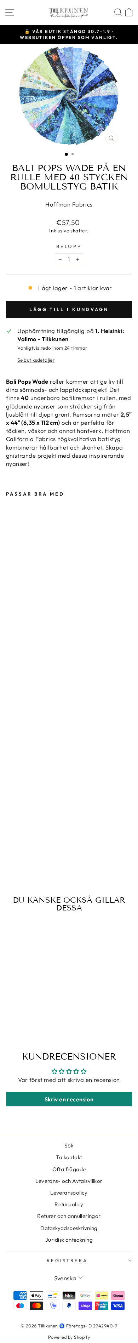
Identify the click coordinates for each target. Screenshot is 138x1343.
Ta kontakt (69, 1157)
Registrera (67, 1260)
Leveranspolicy (69, 1192)
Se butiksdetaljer (35, 360)
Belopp (69, 246)
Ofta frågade (69, 1169)
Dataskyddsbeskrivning (69, 1228)
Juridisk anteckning (69, 1239)
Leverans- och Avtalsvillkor (68, 1181)
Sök (68, 1145)
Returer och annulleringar (68, 1216)
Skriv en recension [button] (69, 1099)
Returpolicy (69, 1204)
